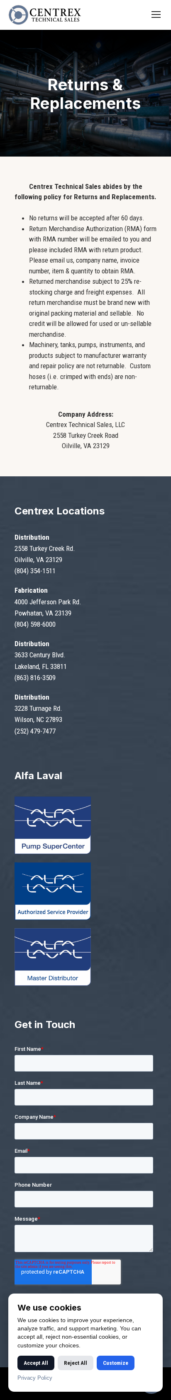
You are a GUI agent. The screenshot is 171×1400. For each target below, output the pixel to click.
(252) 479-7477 (35, 731)
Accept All (36, 1363)
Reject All (75, 1363)
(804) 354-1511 (35, 571)
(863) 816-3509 (35, 677)
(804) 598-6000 (35, 624)
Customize (115, 1363)
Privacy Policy (34, 1378)
